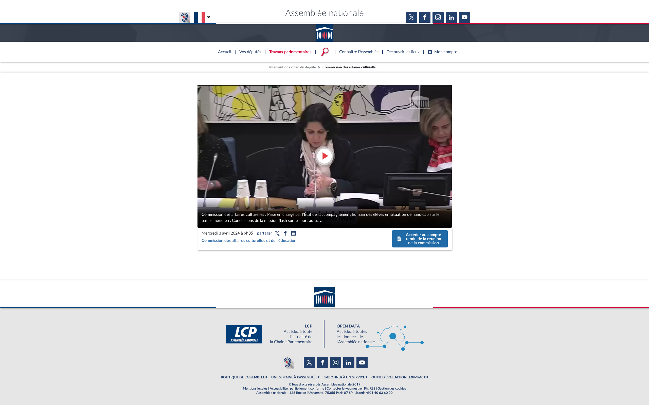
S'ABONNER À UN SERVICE (344, 377)
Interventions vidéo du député (292, 67)
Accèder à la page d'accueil (324, 31)
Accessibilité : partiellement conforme (297, 388)
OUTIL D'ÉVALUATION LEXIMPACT (398, 377)
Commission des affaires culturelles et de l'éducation (249, 241)
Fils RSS (369, 388)
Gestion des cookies (391, 388)
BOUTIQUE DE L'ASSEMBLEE (243, 377)
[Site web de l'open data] (376, 334)
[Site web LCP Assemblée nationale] (273, 334)
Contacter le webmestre (344, 388)
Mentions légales (255, 388)
